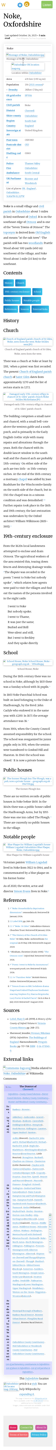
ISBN (32, 1046)
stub (34, 1383)
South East (30, 121)
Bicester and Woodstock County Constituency (27, 1102)
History (9, 283)
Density (13, 89)
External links (40, 309)
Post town (12, 140)
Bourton (17, 1153)
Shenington (18, 1254)
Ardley (16, 1138)
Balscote (26, 1296)
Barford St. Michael (37, 1142)
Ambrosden (29, 1117)
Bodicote (27, 1121)
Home (13, 1427)
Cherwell (29, 110)
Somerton (28, 1269)
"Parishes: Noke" (24, 977)
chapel (22, 479)
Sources (25, 309)
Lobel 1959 (17, 921)
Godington (18, 1188)
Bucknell (39, 1157)
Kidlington (31, 1128)
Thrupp (29, 1261)
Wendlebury (37, 1288)
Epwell (35, 1177)
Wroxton (17, 1296)
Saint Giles (22, 377)
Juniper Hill (28, 1173)
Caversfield (37, 1121)
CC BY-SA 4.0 (38, 1401)
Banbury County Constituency (35, 1098)
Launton (42, 1128)
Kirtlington (18, 1219)
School (37, 291)
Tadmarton (36, 1280)
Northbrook (30, 1219)
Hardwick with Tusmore (24, 1203)
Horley (29, 1211)
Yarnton (31, 1132)
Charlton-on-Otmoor (23, 1161)
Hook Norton (19, 1128)
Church (20, 283)
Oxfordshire (35, 72)
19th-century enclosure (17, 291)
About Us (41, 1427)
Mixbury (25, 1230)
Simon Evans (22, 891)
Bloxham (17, 1121)
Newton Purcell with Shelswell (27, 1234)
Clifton (28, 1125)
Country (10, 125)
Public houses (12, 300)
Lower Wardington (34, 1284)
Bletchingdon (31, 1150)
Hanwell (38, 1200)
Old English (42, 232)
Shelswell (33, 1238)
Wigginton (40, 1292)
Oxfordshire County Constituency (28, 1342)
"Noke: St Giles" (21, 926)
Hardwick (41, 1203)
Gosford (23, 1192)
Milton (16, 1230)
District (10, 110)
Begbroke (34, 1146)
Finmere (17, 1184)
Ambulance (13, 172)
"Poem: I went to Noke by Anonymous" (29, 964)
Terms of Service (18, 1434)
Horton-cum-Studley (22, 1215)
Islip (36, 1215)
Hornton (38, 1211)
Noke (43, 1238)
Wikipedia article (41, 1398)
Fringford (26, 1184)
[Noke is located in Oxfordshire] (28, 68)
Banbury (17, 1109)
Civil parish (13, 105)
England (29, 125)
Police (10, 163)
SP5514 (28, 95)
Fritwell (36, 1184)
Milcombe (42, 1227)
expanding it (26, 1394)
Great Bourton (28, 1153)
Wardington (18, 1284)
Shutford (39, 1261)
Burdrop (17, 1269)
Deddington (18, 1125)
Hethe (26, 1207)
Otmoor (31, 222)
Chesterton (40, 1161)
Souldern (38, 1269)
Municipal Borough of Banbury (27, 1311)
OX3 (27, 144)
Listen (47, 4)
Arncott (39, 1117)
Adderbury (17, 1117)
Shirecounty (13, 115)
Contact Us (26, 1427)
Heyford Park (19, 1211)
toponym (9, 232)
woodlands (36, 243)
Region (10, 120)
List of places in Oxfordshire (18, 1368)
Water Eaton (34, 1192)
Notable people (32, 300)
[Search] (26, 4)
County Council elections (30, 1094)
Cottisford (17, 1173)
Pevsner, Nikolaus (40, 1033)
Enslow (42, 1150)
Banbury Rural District (23, 1315)
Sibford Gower (33, 1265)
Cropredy (40, 1173)
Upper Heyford (20, 1132)
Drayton (16, 1177)
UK (23, 188)
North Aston (18, 1242)
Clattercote (37, 1169)
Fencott (28, 1180)
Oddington (18, 1246)
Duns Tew (26, 1177)
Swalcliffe (25, 1280)
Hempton (36, 1125)
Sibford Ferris (19, 1265)
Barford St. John (20, 1146)
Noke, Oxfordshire (14, 1073)
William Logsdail (36, 862)
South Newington (21, 1273)
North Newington (34, 1242)
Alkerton (30, 1254)
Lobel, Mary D (17, 1019)
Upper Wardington (21, 1288)
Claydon (27, 1169)
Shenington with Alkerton (25, 1250)
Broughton (28, 1157)
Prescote (40, 1246)
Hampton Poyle (24, 1200)
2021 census (35, 84)
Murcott (37, 1180)
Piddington (29, 1246)
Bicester (26, 1109)
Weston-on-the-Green (23, 1292)
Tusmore (17, 1207)
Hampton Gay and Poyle (24, 1196)
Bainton (27, 1277)
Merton (34, 1223)
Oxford (33, 216)
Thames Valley (32, 163)
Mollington (36, 1230)
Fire (8, 168)
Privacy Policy (39, 1434)
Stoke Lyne (18, 1277)
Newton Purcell (20, 1238)
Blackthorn (18, 1150)
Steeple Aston (37, 1273)
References (11, 309)
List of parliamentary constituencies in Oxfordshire (27, 1364)
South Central (32, 172)
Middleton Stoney (27, 1227)
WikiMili (8, 4)
